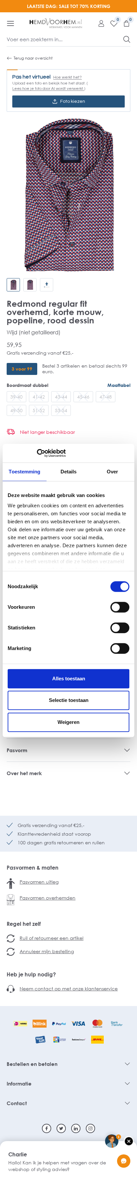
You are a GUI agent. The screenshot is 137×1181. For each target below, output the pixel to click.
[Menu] (10, 23)
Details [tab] (69, 471)
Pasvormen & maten (33, 867)
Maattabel (118, 385)
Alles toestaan (68, 678)
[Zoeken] (126, 39)
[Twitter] (61, 1128)
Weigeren (68, 722)
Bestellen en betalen (32, 1064)
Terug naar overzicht (33, 58)
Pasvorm (17, 750)
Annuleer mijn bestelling (47, 951)
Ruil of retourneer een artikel (51, 938)
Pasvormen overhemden (47, 898)
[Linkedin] (75, 1128)
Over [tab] (112, 471)
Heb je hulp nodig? (31, 974)
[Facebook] (46, 1128)
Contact (17, 1103)
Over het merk (24, 773)
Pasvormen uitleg (39, 882)
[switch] (119, 607)
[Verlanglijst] (111, 23)
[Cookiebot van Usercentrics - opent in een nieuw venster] (37, 453)
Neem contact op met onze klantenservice (69, 988)
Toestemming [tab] (24, 471)
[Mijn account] (98, 23)
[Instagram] (90, 1128)
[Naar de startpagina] (56, 23)
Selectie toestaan (68, 700)
